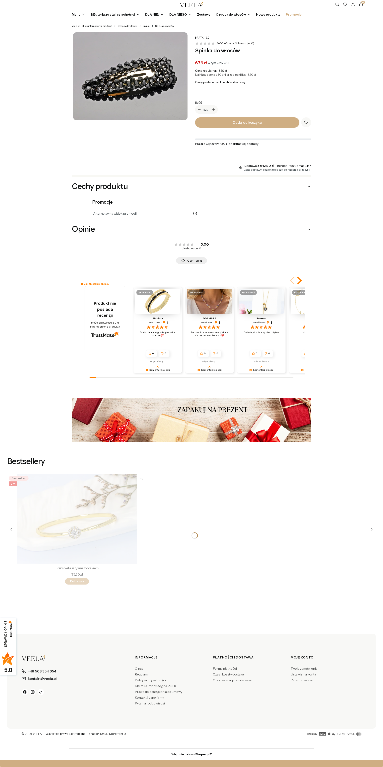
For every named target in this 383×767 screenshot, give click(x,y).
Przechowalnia (302, 680)
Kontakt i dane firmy (149, 697)
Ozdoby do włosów (127, 25)
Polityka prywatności (150, 680)
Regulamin (142, 674)
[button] (299, 280)
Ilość (198, 103)
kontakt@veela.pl (192, 763)
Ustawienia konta (303, 674)
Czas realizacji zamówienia (232, 680)
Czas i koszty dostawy (229, 674)
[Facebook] (25, 692)
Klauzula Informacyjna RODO (156, 686)
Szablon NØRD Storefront (106, 734)
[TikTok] (41, 692)
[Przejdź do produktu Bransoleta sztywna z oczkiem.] (77, 519)
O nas (139, 668)
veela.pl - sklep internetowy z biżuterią (92, 25)
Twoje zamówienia (304, 668)
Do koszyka (77, 581)
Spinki (146, 25)
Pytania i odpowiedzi (150, 703)
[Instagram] (33, 692)
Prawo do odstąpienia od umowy (158, 692)
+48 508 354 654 (231, 763)
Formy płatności (225, 668)
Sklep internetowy (190, 754)
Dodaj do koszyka (247, 122)
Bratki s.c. (202, 37)
